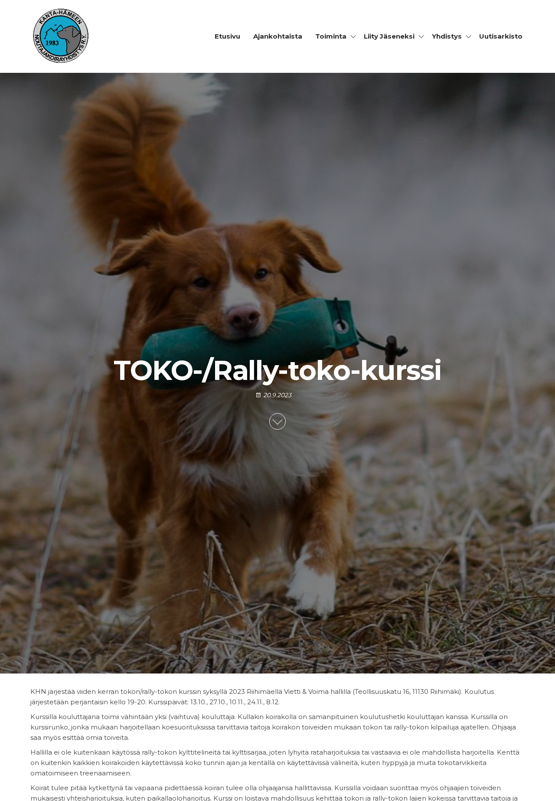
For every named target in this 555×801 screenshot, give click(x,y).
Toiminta (330, 36)
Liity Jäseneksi (389, 36)
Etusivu (227, 36)
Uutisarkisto (500, 36)
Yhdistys (447, 36)
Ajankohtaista (277, 36)
